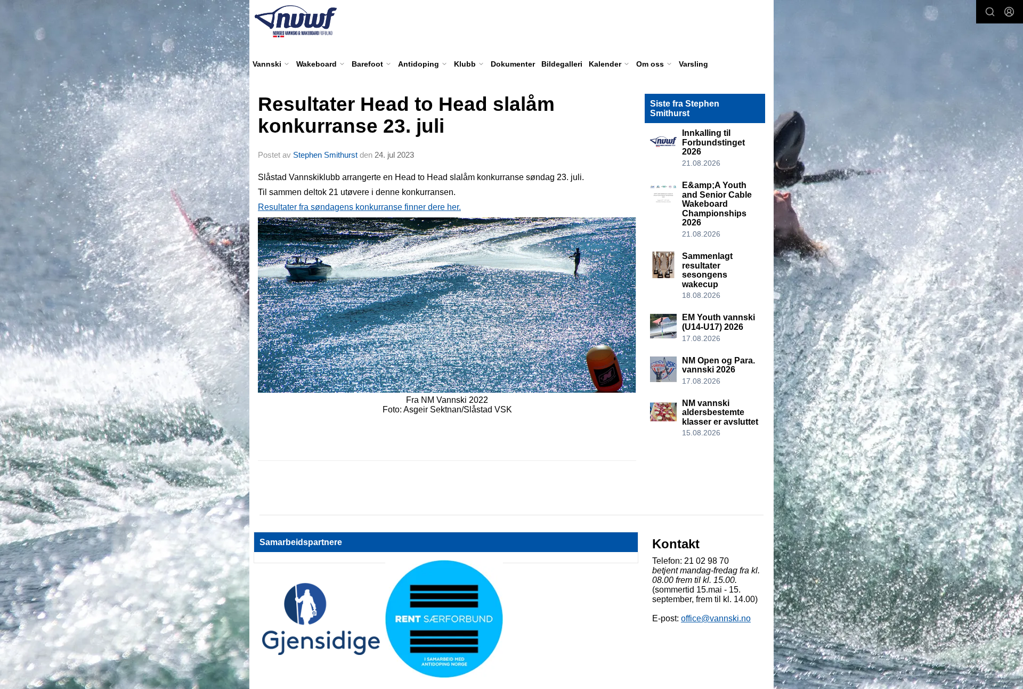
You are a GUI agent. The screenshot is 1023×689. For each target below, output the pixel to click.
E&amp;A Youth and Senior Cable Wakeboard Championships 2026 (717, 204)
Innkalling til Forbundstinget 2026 (713, 142)
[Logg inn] (1009, 11)
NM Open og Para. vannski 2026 (718, 365)
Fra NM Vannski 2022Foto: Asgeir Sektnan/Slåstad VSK (447, 404)
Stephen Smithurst (325, 154)
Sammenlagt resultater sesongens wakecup (707, 270)
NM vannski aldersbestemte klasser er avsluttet (720, 412)
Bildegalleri (561, 64)
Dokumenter (513, 64)
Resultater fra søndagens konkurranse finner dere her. (359, 207)
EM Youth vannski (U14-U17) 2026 (718, 322)
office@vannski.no (716, 618)
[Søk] (990, 11)
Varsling (693, 64)
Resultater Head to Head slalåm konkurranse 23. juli (406, 115)
